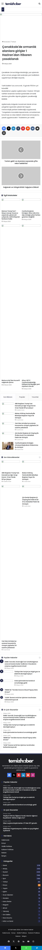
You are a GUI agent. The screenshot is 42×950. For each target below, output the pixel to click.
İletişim (4, 856)
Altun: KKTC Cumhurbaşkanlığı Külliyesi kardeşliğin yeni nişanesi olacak (31, 383)
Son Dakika (6, 915)
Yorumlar (35, 397)
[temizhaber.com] (13, 3)
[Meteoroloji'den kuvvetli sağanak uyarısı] (11, 301)
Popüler (22, 397)
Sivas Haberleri (8, 895)
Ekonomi (5, 875)
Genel (5, 865)
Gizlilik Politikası (7, 846)
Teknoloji (6, 911)
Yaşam (5, 888)
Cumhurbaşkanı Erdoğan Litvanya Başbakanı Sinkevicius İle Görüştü (26, 445)
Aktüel (5, 908)
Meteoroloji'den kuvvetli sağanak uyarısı (11, 381)
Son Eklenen (7, 397)
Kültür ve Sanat (8, 921)
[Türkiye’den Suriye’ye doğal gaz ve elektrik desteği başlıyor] (7, 674)
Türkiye (13, 42)
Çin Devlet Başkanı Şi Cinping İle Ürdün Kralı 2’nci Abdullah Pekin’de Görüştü (27, 435)
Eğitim (5, 892)
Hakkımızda (5, 840)
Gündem (6, 898)
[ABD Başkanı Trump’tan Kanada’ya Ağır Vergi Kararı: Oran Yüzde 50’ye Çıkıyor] (7, 406)
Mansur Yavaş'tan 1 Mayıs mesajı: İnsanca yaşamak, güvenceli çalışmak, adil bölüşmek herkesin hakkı (11, 215)
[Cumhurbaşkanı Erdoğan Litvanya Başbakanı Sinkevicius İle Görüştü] (7, 446)
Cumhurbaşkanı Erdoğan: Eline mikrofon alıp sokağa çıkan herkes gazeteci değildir (31, 214)
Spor (4, 879)
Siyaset (5, 872)
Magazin (5, 905)
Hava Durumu (7, 918)
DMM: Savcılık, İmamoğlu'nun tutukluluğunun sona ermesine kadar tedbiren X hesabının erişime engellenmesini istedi (21, 664)
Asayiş (5, 869)
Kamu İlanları (7, 901)
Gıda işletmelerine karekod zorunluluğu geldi (24, 682)
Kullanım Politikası (7, 850)
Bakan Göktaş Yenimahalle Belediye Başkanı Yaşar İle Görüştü (25, 415)
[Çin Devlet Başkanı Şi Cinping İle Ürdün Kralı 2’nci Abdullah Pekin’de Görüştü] (7, 436)
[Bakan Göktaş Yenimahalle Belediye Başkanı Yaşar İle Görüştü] (7, 416)
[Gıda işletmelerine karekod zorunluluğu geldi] (7, 683)
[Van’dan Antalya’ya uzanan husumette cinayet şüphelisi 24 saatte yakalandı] (7, 426)
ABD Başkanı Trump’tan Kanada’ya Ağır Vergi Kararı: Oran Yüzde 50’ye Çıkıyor (25, 406)
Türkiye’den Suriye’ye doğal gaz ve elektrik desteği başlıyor (27, 673)
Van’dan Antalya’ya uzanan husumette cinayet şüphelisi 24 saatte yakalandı (26, 425)
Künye (4, 843)
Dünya (5, 885)
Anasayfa (6, 42)
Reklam (4, 853)
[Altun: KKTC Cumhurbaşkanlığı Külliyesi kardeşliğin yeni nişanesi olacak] (31, 301)
